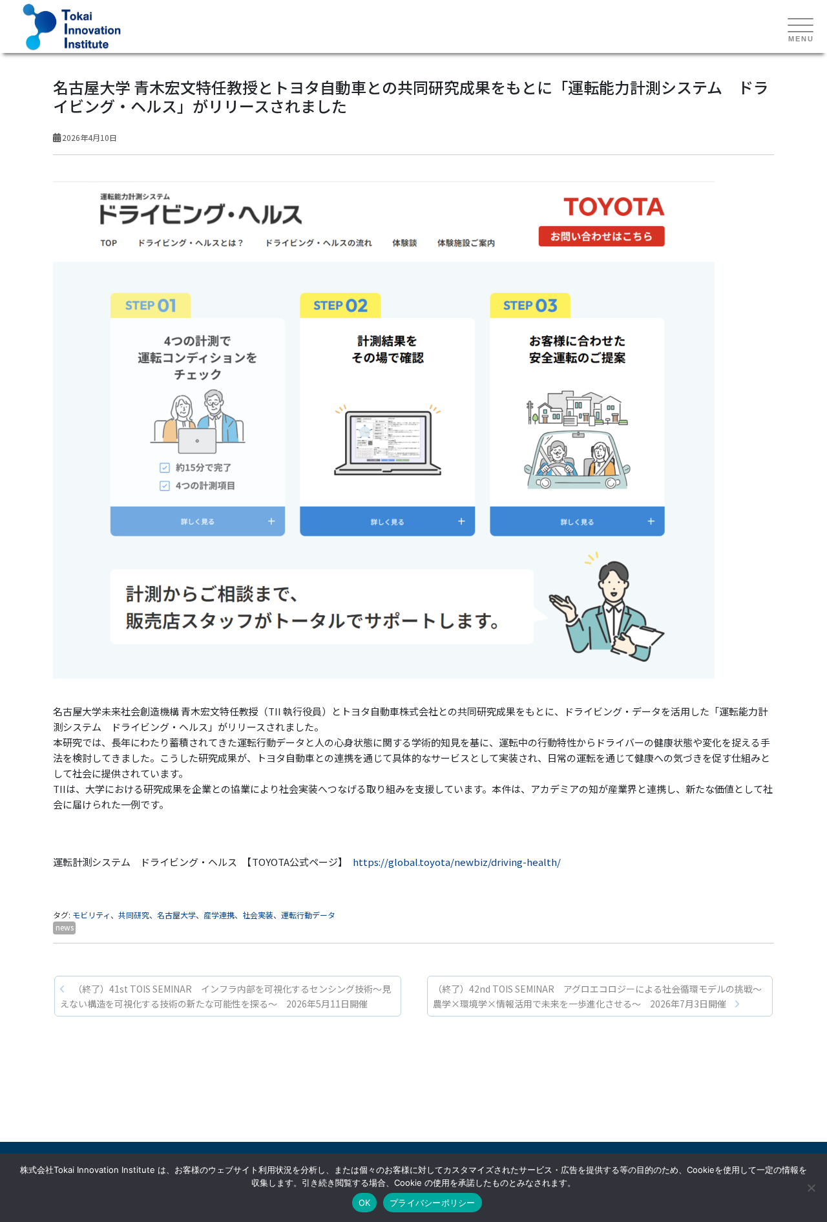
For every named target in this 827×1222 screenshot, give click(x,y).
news (65, 927)
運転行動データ (308, 914)
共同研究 (133, 914)
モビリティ (91, 914)
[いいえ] (810, 1187)
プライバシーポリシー (433, 1202)
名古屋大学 (176, 914)
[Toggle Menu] (800, 25)
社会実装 (257, 914)
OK (365, 1202)
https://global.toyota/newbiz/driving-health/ (457, 862)
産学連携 (219, 914)
